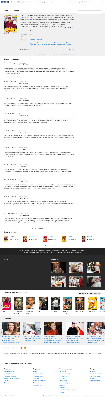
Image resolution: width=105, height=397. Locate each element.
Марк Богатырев (48, 43)
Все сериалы (37, 385)
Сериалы (36, 369)
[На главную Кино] (6, 2)
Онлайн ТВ (62, 371)
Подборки (36, 378)
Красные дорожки (95, 374)
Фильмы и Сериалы (65, 383)
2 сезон (31, 236)
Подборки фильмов (10, 376)
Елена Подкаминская (43, 44)
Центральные (63, 376)
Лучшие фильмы (9, 374)
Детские (62, 385)
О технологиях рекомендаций (56, 395)
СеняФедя (91, 311)
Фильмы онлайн (9, 371)
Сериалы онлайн (38, 374)
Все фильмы (7, 383)
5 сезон (89, 236)
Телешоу (35, 383)
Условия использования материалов (89, 395)
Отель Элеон (79, 311)
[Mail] (2, 2)
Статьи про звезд (95, 376)
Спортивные (63, 380)
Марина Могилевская (58, 44)
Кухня (3, 311)
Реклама (14, 395)
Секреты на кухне (30, 312)
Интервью (93, 371)
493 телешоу (82, 250)
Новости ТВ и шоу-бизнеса (67, 390)
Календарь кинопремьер (11, 378)
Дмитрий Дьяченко (36, 39)
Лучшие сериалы (38, 376)
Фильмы (7, 369)
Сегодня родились (95, 380)
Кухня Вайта (55, 311)
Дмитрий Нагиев (59, 43)
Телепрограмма (65, 369)
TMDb (49, 54)
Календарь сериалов (39, 380)
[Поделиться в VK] (69, 49)
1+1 (39, 311)
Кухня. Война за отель (18, 312)
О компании (7, 395)
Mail (3, 395)
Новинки (35, 371)
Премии (6, 380)
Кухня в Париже (65, 312)
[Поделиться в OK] (73, 49)
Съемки (92, 378)
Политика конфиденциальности (72, 395)
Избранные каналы (65, 374)
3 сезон (50, 236)
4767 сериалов (71, 250)
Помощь (61, 392)
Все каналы (62, 387)
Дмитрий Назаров (36, 43)
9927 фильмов (62, 250)
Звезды (93, 369)
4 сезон (70, 236)
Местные (62, 378)
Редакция (45, 395)
